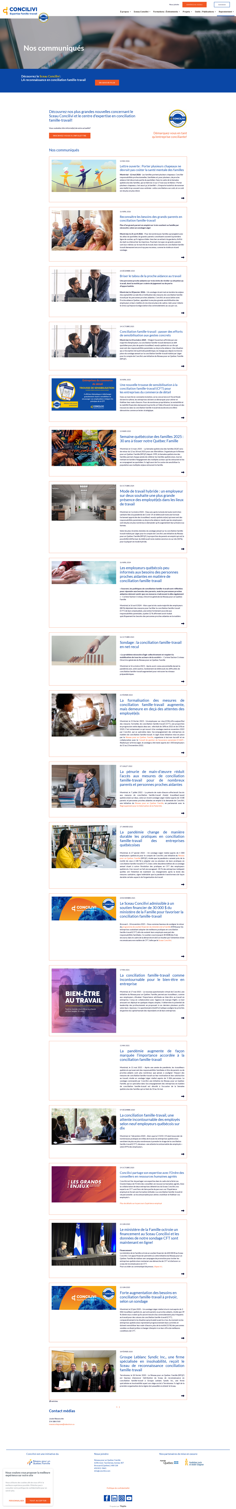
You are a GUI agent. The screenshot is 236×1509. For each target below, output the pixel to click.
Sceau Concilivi (141, 12)
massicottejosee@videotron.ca (61, 1424)
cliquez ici (158, 1266)
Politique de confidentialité (118, 1488)
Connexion (222, 5)
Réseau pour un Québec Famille (139, 737)
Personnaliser (16, 1501)
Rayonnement (225, 12)
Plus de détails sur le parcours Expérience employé (141, 1203)
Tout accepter (38, 1501)
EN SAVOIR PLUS (107, 83)
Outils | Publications (204, 12)
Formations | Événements (165, 12)
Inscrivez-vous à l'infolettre (69, 136)
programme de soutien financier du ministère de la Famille (146, 927)
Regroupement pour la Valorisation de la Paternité (141, 806)
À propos (124, 12)
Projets (186, 12)
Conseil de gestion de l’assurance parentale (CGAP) (161, 740)
